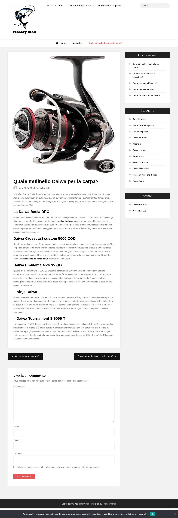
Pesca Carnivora (140, 162)
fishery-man (84, 504)
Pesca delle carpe (141, 168)
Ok (153, 514)
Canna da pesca (140, 131)
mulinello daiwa (65, 221)
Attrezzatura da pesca (109, 5)
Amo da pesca (139, 119)
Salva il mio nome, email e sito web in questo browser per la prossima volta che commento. (58, 467)
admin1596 (24, 188)
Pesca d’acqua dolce (80, 5)
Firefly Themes (109, 504)
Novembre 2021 (140, 211)
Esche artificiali (140, 138)
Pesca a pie (138, 156)
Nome (16, 426)
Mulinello (77, 43)
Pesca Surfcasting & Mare (145, 175)
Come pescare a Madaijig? (145, 83)
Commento (19, 386)
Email (16, 440)
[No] (174, 514)
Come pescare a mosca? (144, 89)
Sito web (17, 453)
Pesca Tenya (139, 181)
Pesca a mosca (140, 150)
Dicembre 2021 (140, 205)
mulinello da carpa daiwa (36, 258)
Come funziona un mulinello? (146, 95)
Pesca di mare (55, 5)
